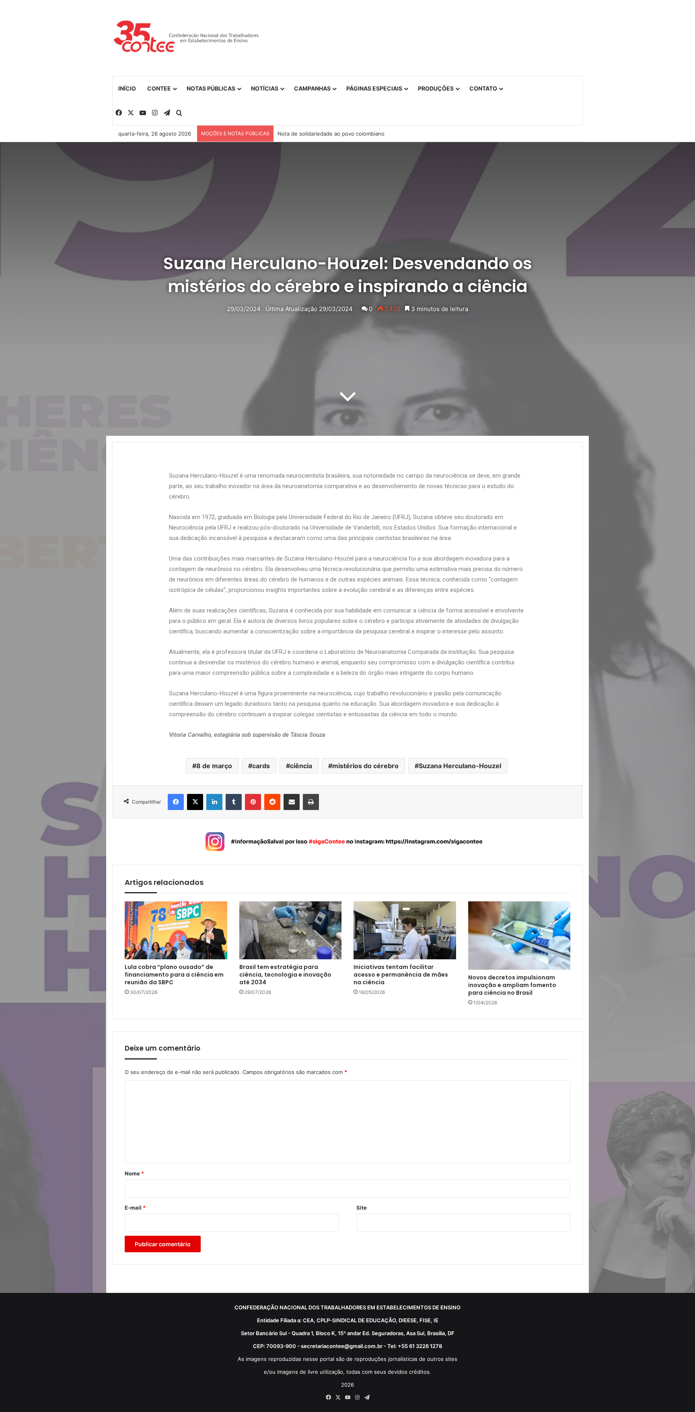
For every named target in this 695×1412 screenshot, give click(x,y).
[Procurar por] (179, 113)
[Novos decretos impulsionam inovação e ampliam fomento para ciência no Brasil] (519, 935)
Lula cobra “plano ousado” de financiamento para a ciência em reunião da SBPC (174, 974)
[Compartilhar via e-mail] (292, 802)
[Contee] (186, 38)
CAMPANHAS (312, 88)
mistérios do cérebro (365, 766)
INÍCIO (127, 88)
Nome (134, 1173)
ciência (301, 766)
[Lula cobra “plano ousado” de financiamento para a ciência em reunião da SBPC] (176, 930)
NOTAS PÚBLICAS (211, 88)
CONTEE (159, 88)
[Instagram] (155, 113)
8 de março (214, 766)
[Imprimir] (311, 802)
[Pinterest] (253, 802)
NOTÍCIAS (264, 88)
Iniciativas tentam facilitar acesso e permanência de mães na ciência (401, 974)
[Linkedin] (214, 802)
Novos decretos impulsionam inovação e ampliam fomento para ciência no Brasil (512, 985)
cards (261, 766)
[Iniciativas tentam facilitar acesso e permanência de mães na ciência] (405, 930)
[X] (131, 113)
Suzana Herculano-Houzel (460, 766)
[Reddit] (272, 802)
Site (361, 1207)
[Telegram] (167, 113)
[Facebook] (119, 113)
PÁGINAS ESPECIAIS (374, 88)
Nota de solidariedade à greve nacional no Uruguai (341, 133)
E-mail (135, 1207)
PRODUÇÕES (436, 88)
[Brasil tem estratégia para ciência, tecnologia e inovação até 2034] (290, 930)
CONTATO (483, 88)
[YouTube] (143, 113)
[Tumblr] (234, 802)
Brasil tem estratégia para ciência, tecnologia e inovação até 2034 (285, 974)
